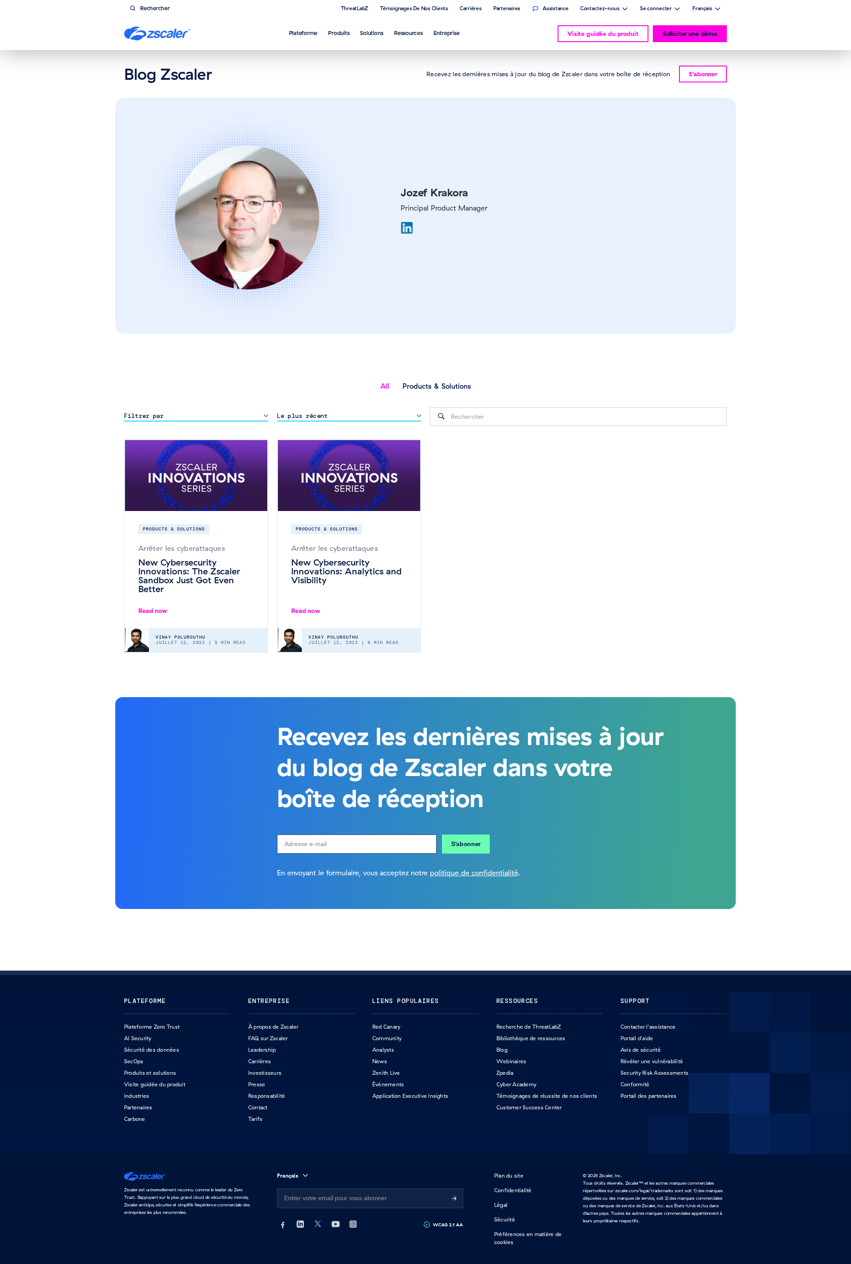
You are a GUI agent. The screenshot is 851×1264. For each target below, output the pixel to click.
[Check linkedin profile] (407, 228)
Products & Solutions (436, 386)
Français (702, 9)
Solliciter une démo (690, 34)
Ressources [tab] (408, 32)
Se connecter (656, 9)
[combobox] (578, 416)
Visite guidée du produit (603, 34)
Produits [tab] (338, 32)
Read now (152, 611)
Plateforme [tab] (303, 32)
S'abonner (465, 843)
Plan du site (508, 1175)
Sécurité (504, 1219)
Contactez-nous (600, 9)
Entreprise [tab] (446, 32)
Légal (500, 1205)
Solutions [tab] (371, 32)
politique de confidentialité (474, 872)
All (384, 386)
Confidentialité (513, 1190)
